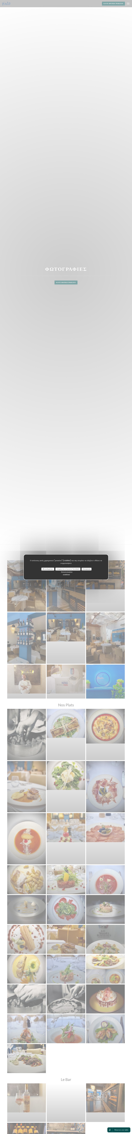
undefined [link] (66, 574)
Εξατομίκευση (86, 569)
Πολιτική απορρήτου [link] (66, 572)
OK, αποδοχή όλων (47, 569)
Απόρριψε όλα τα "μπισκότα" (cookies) (68, 569)
